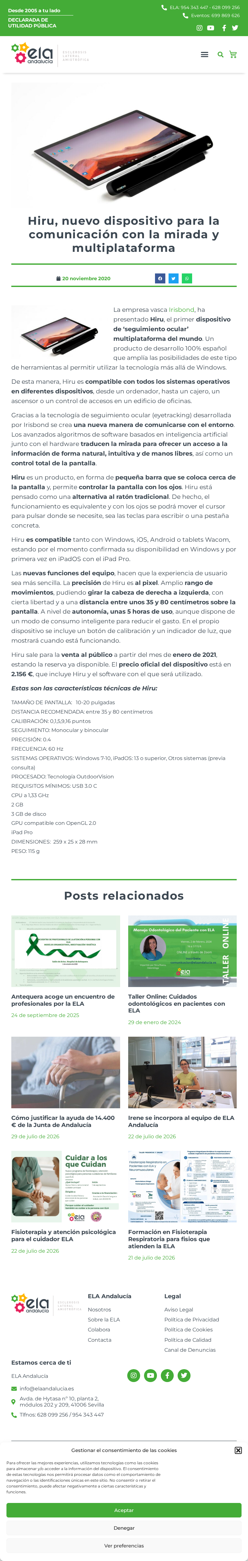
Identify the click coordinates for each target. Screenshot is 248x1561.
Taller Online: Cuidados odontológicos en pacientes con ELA (176, 1003)
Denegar (124, 1528)
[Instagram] (133, 1375)
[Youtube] (150, 1375)
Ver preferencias (124, 1546)
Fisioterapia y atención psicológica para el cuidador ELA (63, 1236)
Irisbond (181, 309)
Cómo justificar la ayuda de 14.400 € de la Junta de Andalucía (63, 1121)
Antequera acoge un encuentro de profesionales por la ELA (63, 1000)
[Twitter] (184, 1375)
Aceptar (124, 1510)
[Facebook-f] (167, 1375)
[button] (238, 1450)
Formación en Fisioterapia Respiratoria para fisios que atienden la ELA (169, 1239)
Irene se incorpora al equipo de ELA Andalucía (181, 1121)
